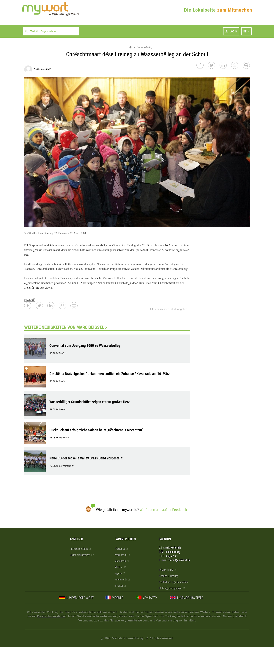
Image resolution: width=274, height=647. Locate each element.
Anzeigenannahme (79, 548)
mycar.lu (119, 585)
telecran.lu (120, 548)
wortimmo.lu (121, 579)
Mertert (62, 352)
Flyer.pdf (29, 299)
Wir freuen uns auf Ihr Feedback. (164, 509)
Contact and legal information (173, 582)
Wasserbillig (144, 47)
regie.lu (118, 573)
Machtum (64, 437)
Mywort (165, 539)
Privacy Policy (166, 569)
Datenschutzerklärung (52, 616)
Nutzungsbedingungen (170, 588)
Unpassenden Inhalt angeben (170, 309)
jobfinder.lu (120, 561)
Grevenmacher (66, 465)
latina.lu (119, 567)
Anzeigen (76, 539)
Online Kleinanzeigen (80, 555)
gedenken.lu (121, 555)
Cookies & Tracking (168, 576)
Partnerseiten (125, 539)
